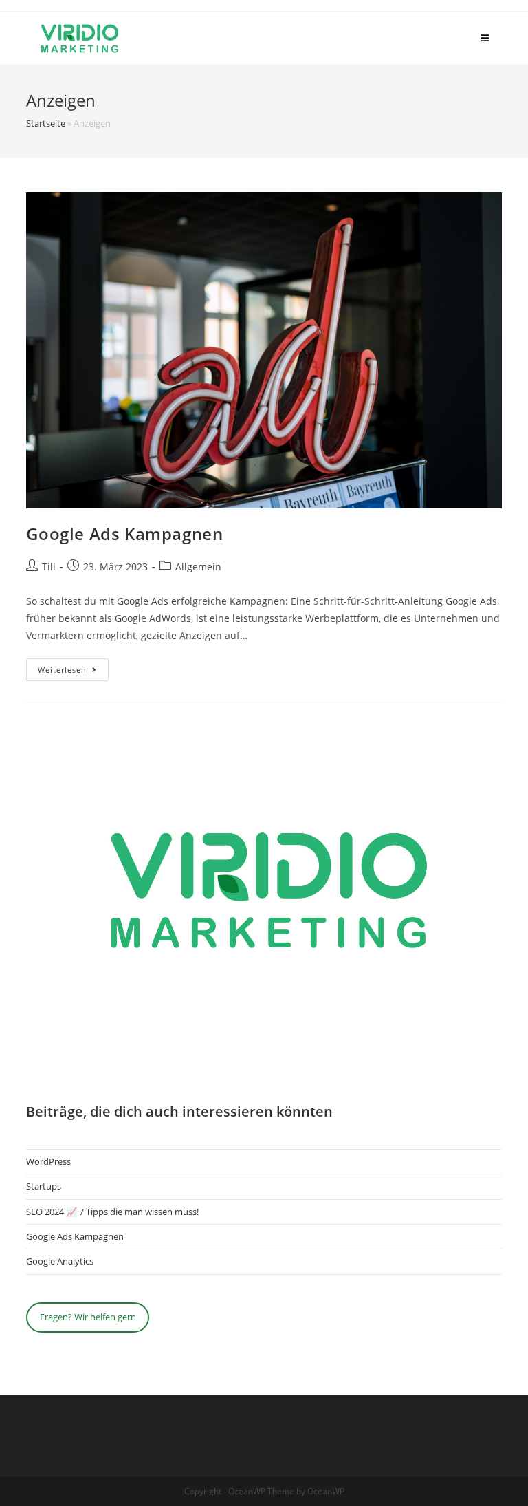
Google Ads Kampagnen (124, 533)
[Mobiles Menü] (485, 38)
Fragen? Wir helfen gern (88, 1317)
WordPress (48, 1161)
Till (49, 566)
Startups (43, 1186)
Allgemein (198, 566)
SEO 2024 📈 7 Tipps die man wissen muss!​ (112, 1211)
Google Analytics (60, 1261)
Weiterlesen (73, 672)
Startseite (45, 123)
